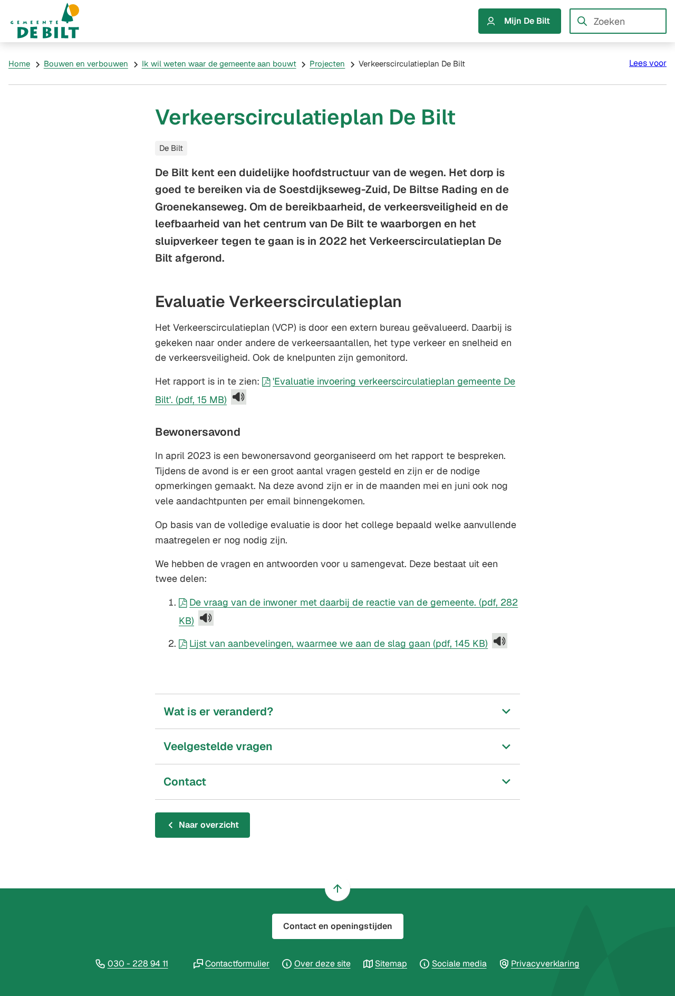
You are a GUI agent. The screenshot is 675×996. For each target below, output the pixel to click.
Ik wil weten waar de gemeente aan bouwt (219, 64)
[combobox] (618, 21)
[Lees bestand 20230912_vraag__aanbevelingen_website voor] (499, 640)
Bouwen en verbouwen (86, 64)
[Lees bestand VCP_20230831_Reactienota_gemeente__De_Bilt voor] (206, 618)
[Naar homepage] (54, 21)
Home (19, 64)
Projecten (327, 64)
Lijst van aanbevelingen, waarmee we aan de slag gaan (338, 643)
